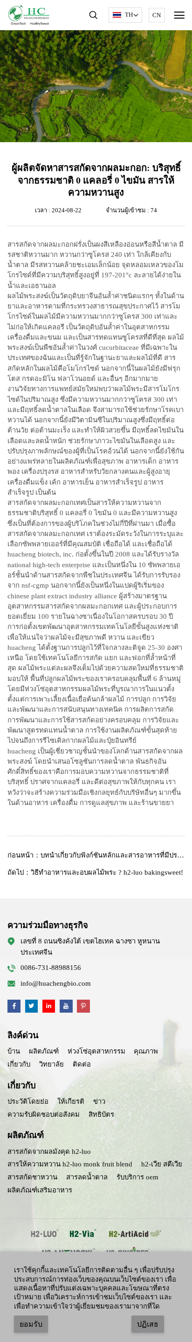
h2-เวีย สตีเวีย (161, 1164)
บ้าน (13, 1051)
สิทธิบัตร (101, 1114)
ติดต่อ (82, 1064)
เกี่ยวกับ (18, 1064)
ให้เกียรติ (70, 1101)
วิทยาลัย (51, 1064)
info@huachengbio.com (56, 983)
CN (156, 15)
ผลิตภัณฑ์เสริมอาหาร (39, 1190)
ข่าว (99, 1101)
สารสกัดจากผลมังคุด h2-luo (49, 1151)
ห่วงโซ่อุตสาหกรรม (96, 1051)
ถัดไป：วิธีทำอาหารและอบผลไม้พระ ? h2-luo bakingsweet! (95, 872)
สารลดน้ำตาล (87, 1177)
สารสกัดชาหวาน (32, 1177)
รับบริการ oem (137, 1177)
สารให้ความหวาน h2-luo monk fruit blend (69, 1164)
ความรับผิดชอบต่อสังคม (43, 1114)
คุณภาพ (146, 1051)
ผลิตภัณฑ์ (44, 1051)
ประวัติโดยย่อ (27, 1101)
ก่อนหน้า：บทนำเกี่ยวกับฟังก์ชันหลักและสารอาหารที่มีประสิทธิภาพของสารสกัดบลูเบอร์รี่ (95, 855)
